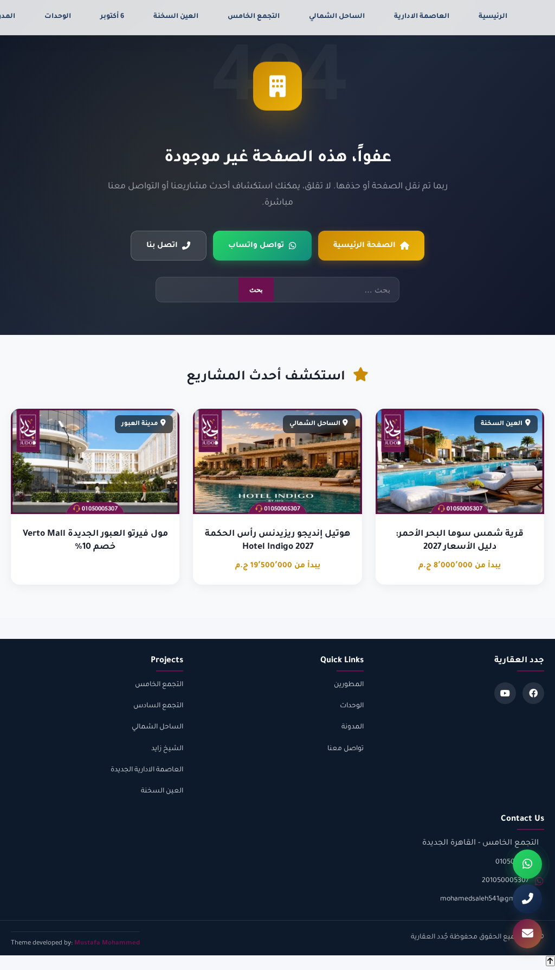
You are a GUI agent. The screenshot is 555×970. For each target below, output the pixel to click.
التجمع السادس (158, 706)
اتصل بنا (162, 246)
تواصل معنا (345, 749)
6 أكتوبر (112, 17)
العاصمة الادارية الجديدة (147, 770)
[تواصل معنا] (527, 933)
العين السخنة (175, 17)
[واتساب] (527, 864)
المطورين (349, 685)
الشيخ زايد (167, 749)
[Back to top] (550, 961)
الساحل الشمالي (337, 17)
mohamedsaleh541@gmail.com (489, 899)
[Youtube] (505, 693)
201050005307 (505, 881)
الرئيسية (493, 17)
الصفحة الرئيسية (364, 246)
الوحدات (57, 17)
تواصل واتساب (256, 246)
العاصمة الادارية (421, 17)
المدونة (352, 727)
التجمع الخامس (254, 17)
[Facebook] (533, 693)
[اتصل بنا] (527, 899)
